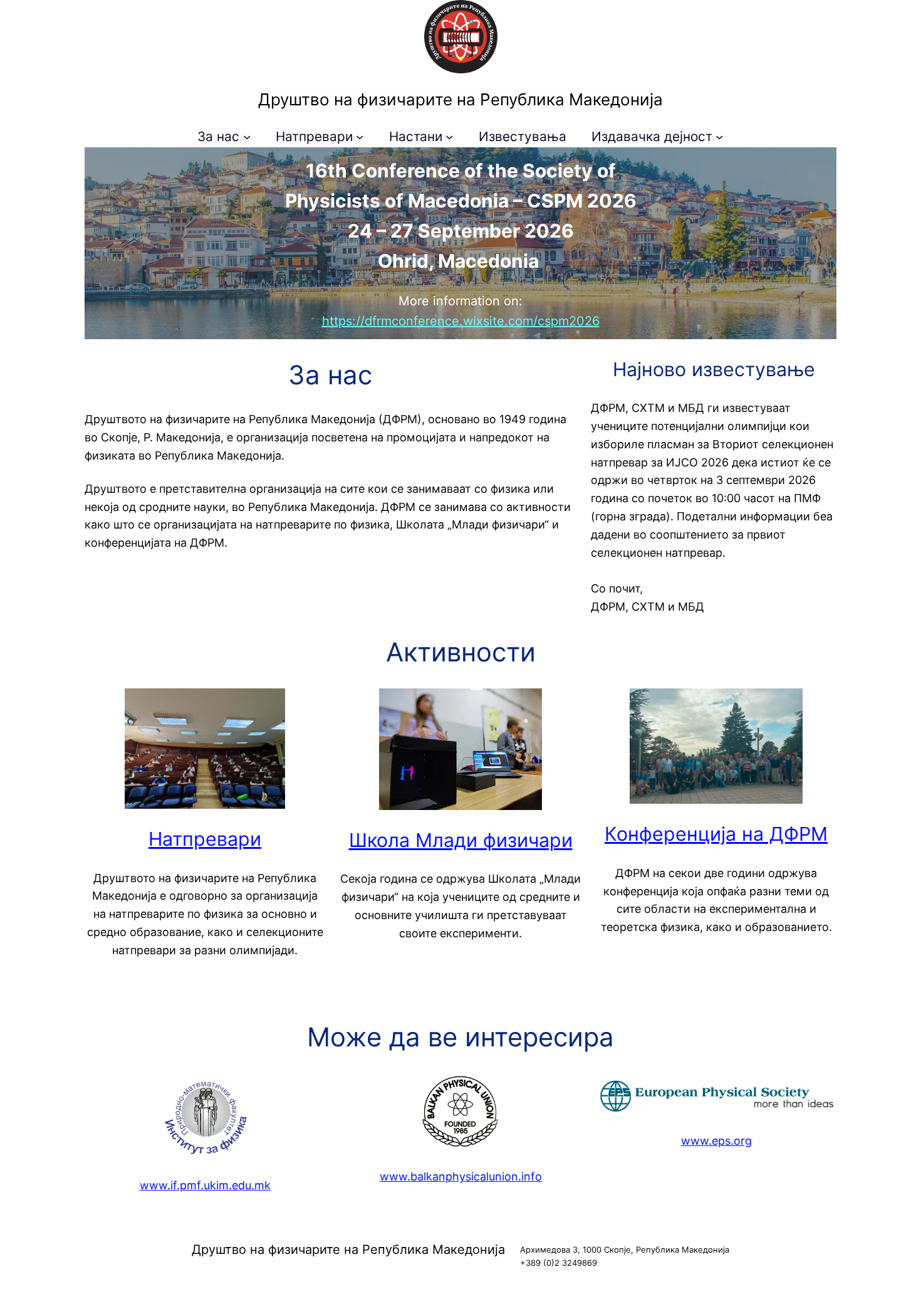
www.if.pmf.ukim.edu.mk (205, 1185)
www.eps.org (716, 1140)
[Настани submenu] (449, 136)
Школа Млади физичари (461, 840)
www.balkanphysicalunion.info (461, 1176)
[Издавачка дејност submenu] (719, 136)
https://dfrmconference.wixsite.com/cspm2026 (461, 321)
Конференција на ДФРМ (716, 834)
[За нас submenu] (247, 136)
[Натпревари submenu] (359, 136)
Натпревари (204, 839)
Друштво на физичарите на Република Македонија (460, 99)
